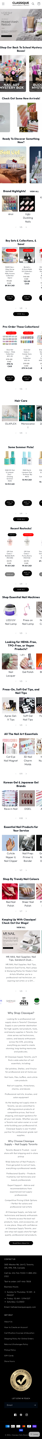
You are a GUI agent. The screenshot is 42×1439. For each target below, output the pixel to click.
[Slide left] (15, 227)
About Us (8, 1321)
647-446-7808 (24, 1281)
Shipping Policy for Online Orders (19, 1338)
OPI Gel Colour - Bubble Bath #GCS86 (10, 554)
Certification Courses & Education (19, 1333)
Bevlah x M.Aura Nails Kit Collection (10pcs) (27, 270)
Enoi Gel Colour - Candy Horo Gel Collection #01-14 (27, 355)
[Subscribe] (35, 1405)
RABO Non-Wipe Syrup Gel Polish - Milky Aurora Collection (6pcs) (10, 272)
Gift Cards (9, 1355)
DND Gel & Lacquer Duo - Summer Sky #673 (27, 473)
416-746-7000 (18, 1273)
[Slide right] (26, 227)
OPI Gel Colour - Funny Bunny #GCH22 (27, 554)
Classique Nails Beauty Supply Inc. (24, 1435)
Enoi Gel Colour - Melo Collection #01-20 (10, 353)
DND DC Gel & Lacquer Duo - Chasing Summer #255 (10, 475)
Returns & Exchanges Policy (16, 1344)
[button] (3, 4)
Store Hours (9, 1361)
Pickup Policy (10, 1350)
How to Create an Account (16, 1327)
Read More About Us (21, 1243)
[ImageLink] (21, 25)
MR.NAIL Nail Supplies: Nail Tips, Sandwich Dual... (21, 958)
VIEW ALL (34, 191)
